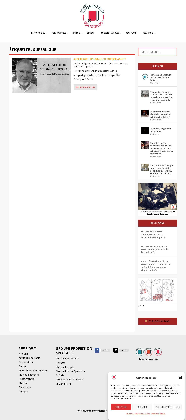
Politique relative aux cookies (138, 414)
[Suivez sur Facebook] (97, 350)
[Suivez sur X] (115, 350)
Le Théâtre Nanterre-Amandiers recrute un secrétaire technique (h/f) (154, 234)
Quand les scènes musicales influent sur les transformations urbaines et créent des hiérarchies (161, 148)
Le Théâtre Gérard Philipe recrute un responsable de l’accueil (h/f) (154, 249)
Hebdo (81, 66)
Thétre (23, 383)
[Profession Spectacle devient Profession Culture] (145, 76)
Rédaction (148, 33)
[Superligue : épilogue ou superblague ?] (41, 75)
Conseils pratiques (110, 33)
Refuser (142, 406)
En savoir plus (85, 87)
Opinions (88, 66)
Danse (22, 366)
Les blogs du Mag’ (159, 321)
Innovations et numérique (33, 370)
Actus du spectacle (29, 357)
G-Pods (60, 375)
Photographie (26, 378)
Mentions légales (158, 414)
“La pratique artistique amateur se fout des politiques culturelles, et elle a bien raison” (161, 169)
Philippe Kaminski (89, 63)
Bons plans (131, 33)
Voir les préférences (167, 406)
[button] (180, 377)
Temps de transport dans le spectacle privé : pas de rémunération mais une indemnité (161, 95)
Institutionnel (38, 33)
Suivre (105, 350)
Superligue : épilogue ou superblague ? (100, 59)
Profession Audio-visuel (69, 379)
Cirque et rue (26, 362)
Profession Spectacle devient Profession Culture (160, 77)
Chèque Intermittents (68, 358)
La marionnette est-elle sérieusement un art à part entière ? (160, 114)
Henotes (60, 362)
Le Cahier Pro (63, 383)
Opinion (76, 33)
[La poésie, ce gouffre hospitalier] (145, 130)
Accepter (121, 406)
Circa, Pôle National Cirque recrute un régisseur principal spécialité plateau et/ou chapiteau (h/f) (156, 265)
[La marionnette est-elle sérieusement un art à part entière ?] (145, 113)
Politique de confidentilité (93, 410)
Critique (90, 33)
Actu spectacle (59, 33)
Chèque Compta (65, 367)
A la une (23, 353)
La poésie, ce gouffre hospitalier (160, 130)
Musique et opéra (29, 374)
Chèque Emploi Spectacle (70, 371)
